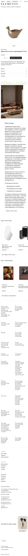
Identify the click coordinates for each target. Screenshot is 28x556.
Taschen (3, 423)
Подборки (3, 451)
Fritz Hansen (18, 336)
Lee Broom (18, 369)
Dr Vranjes (18, 325)
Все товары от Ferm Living (8, 254)
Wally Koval (4, 437)
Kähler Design (4, 363)
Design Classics (5, 457)
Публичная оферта (4, 546)
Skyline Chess (18, 415)
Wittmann (3, 441)
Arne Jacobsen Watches (6, 311)
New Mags (18, 383)
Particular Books (19, 399)
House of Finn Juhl (19, 345)
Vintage (17, 426)
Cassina (3, 325)
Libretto (17, 371)
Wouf (3, 442)
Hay (17, 342)
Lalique (17, 366)
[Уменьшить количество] (2, 58)
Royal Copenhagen (5, 414)
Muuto (3, 384)
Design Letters (18, 323)
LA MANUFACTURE (19, 362)
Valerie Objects (19, 423)
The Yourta (4, 426)
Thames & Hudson (5, 424)
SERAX (17, 410)
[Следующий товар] (25, 237)
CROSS (3, 322)
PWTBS (17, 397)
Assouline (4, 284)
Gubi (3, 346)
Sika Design (18, 413)
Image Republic (5, 355)
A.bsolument (4, 306)
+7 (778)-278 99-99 (4, 490)
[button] (20, 26)
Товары (3, 1)
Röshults (3, 415)
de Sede (17, 326)
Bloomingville (18, 309)
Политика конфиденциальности (7, 547)
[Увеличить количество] (8, 58)
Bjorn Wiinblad (18, 307)
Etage (3, 332)
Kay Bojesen (4, 362)
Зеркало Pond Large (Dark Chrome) (7, 247)
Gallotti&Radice (5, 342)
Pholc (17, 403)
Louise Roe (18, 373)
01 (13, 45)
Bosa (17, 310)
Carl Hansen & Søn (5, 323)
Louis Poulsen (18, 372)
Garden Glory (4, 343)
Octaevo (3, 395)
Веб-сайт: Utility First (5, 554)
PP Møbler (18, 395)
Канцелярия (17, 6)
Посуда (3, 467)
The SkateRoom (5, 425)
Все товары (3, 6)
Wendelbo (4, 440)
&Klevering (18, 437)
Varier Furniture (19, 424)
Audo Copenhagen (5, 315)
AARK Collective (5, 307)
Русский (3, 540)
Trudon (3, 431)
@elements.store (4, 507)
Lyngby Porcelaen (19, 374)
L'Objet (17, 361)
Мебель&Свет (4, 464)
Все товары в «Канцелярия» (9, 295)
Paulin (17, 400)
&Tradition (18, 439)
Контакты (3, 476)
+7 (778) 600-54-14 (4, 498)
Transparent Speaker (6, 430)
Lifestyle (8, 6)
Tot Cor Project (5, 429)
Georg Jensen (4, 345)
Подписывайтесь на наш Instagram (23, 531)
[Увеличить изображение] (25, 41)
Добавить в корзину (16, 58)
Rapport (3, 410)
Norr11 (17, 387)
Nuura (17, 389)
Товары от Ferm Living (11, 210)
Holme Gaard (18, 343)
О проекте (3, 474)
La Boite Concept (19, 363)
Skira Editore (18, 414)
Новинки (3, 455)
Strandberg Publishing (20, 416)
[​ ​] (21, 1)
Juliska (17, 355)
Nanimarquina (18, 381)
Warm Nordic (4, 439)
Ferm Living (3, 49)
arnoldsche (4, 316)
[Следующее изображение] (25, 26)
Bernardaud (18, 306)
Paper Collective (19, 398)
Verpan (17, 425)
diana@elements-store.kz (6, 492)
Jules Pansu (18, 353)
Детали (3, 68)
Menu (3, 381)
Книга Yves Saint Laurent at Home (8, 287)
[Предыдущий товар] (3, 237)
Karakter (3, 361)
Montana (3, 382)
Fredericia (18, 335)
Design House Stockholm (20, 322)
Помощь (3, 76)
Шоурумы (3, 477)
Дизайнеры (15, 1)
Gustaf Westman (5, 347)
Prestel (17, 404)
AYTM (3, 309)
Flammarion (18, 333)
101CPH (17, 440)
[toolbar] (5, 58)
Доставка (3, 73)
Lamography (18, 367)
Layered (17, 368)
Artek (3, 312)
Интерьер (3, 465)
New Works (18, 384)
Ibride (3, 353)
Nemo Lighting (18, 382)
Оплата (2, 71)
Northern (17, 388)
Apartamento (4, 310)
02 (14, 45)
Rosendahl (4, 413)
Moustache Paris (5, 383)
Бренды (8, 1)
